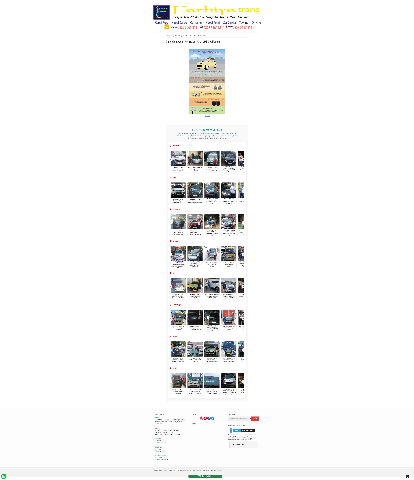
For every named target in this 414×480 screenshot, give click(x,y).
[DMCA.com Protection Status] (241, 433)
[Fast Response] (3, 476)
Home (168, 36)
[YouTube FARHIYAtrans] (205, 419)
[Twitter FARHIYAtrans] (212, 419)
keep (172, 36)
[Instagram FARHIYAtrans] (201, 419)
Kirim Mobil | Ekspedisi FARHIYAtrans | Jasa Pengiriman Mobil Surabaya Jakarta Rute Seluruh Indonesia (190, 470)
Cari (255, 419)
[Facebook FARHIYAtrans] (209, 419)
